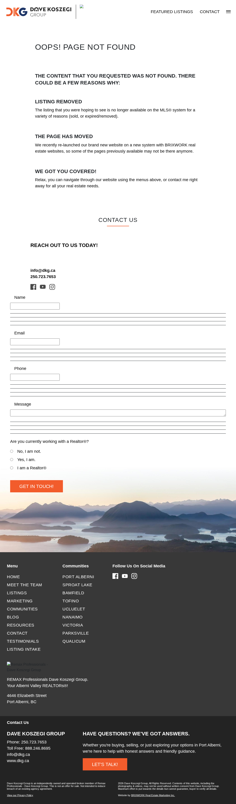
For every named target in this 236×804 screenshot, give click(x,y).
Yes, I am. (26, 459)
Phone (20, 368)
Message (22, 404)
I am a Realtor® (31, 468)
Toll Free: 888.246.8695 (28, 748)
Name (19, 297)
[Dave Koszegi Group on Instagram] (52, 286)
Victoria (72, 625)
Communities (22, 609)
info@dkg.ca (42, 270)
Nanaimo (72, 617)
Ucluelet (73, 609)
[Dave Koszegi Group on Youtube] (43, 286)
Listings (17, 593)
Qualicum (73, 641)
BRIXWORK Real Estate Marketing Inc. (153, 795)
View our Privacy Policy (20, 795)
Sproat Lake (77, 585)
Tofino (70, 601)
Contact (210, 11)
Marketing (20, 601)
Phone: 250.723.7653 (27, 742)
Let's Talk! (105, 764)
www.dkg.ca (18, 760)
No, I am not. (29, 451)
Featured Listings (172, 11)
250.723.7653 (43, 276)
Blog (13, 617)
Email (19, 333)
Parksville (75, 633)
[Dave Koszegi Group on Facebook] (33, 286)
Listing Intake (24, 649)
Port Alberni (78, 577)
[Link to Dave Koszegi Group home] (54, 12)
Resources (20, 625)
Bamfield (73, 593)
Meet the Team (24, 585)
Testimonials (23, 641)
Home (13, 577)
